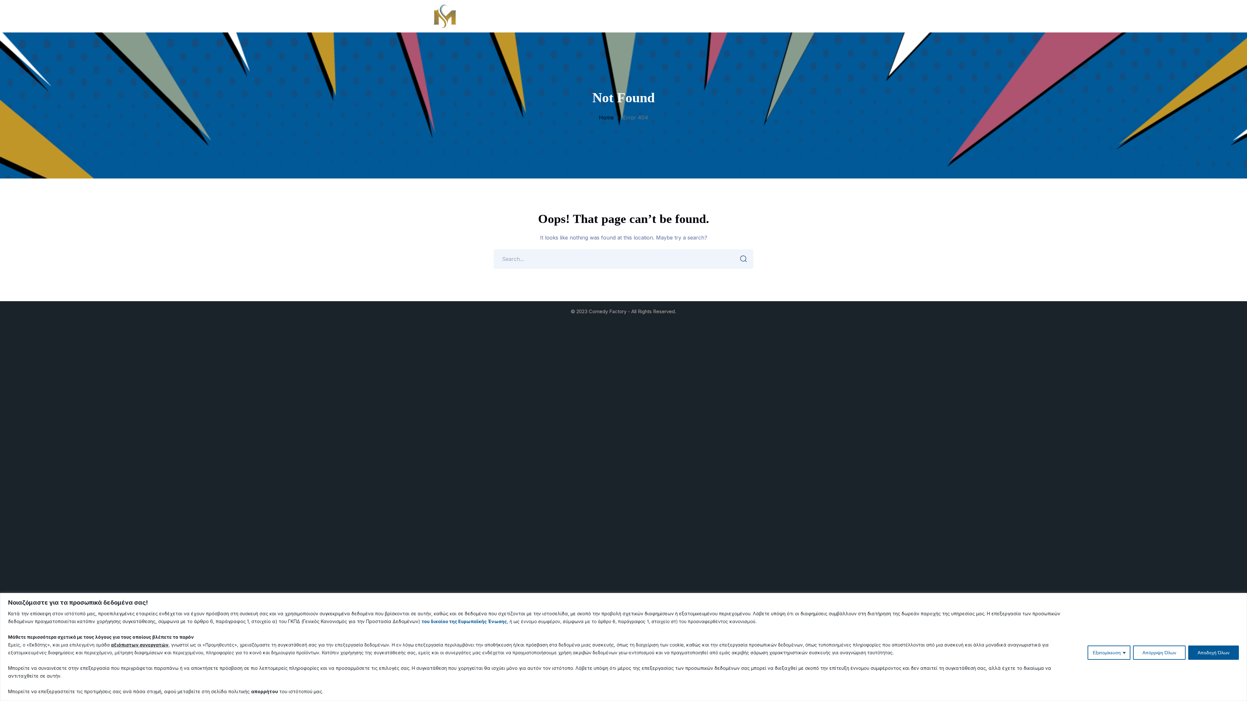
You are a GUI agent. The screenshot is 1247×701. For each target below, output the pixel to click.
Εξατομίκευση (1107, 652)
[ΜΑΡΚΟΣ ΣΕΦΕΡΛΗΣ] (445, 15)
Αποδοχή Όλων (1213, 652)
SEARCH (743, 259)
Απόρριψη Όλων (1159, 652)
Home (606, 117)
